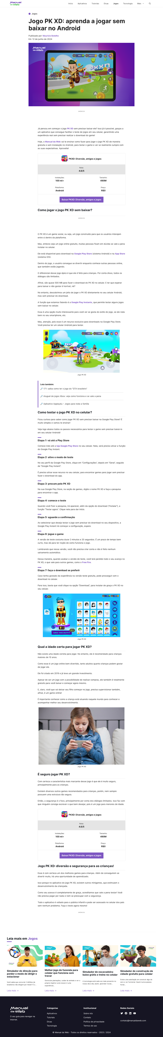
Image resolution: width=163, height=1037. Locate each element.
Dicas (106, 3)
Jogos (115, 3)
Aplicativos (82, 3)
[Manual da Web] (15, 3)
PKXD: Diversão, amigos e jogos (85, 159)
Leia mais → (13, 990)
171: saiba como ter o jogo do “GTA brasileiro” (65, 388)
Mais (139, 3)
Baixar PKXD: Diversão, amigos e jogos (81, 199)
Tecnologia (127, 3)
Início (70, 3)
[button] (150, 3)
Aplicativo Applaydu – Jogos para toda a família (66, 404)
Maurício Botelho (51, 36)
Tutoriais (95, 3)
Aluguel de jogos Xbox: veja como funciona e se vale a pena (72, 396)
